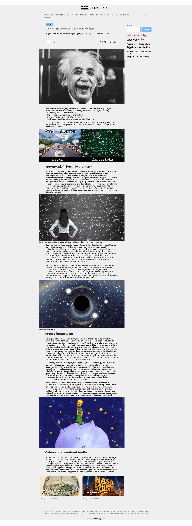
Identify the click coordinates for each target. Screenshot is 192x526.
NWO (53, 15)
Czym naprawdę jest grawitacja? (135, 40)
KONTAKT (48, 17)
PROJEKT (127, 15)
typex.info (57, 42)
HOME (46, 15)
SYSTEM (59, 15)
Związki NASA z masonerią (138, 56)
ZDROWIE (83, 15)
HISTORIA (74, 15)
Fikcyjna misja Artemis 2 (96, 493)
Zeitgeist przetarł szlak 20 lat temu (139, 48)
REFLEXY (118, 15)
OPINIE (110, 15)
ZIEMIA (66, 15)
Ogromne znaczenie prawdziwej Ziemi (58, 491)
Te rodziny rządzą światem (138, 44)
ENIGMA (91, 15)
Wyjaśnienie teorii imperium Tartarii (139, 53)
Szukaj (129, 25)
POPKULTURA (101, 15)
